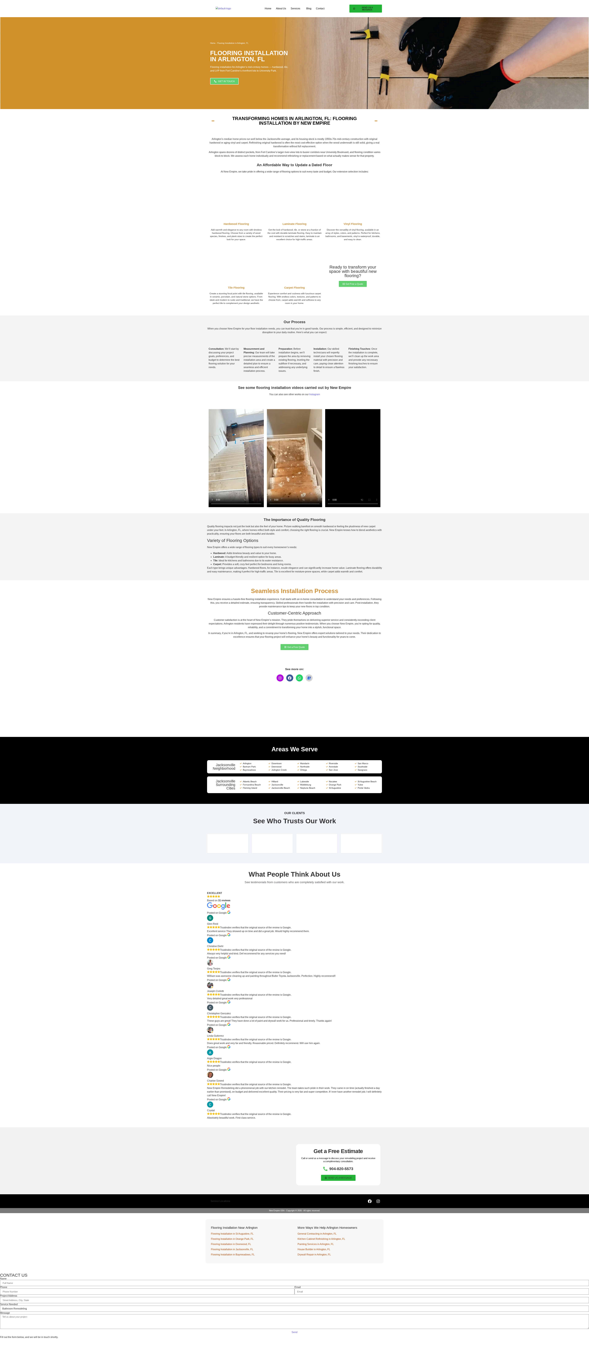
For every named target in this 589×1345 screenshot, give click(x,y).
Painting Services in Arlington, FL (316, 1244)
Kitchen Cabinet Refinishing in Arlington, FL (321, 1239)
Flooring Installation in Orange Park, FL (232, 1239)
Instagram (314, 394)
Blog (308, 8)
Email (297, 1287)
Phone (3, 1287)
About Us (281, 8)
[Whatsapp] (299, 677)
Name (3, 1278)
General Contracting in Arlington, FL (317, 1233)
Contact (320, 8)
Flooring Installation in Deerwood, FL (231, 1244)
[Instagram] (280, 677)
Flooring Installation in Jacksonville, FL (232, 1249)
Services (295, 8)
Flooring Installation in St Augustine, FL (232, 1233)
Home (268, 8)
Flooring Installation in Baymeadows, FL (233, 1254)
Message (5, 1313)
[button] (296, 8)
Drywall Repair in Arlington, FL (314, 1254)
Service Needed (9, 1304)
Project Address (8, 1296)
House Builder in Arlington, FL (314, 1249)
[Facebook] (289, 677)
